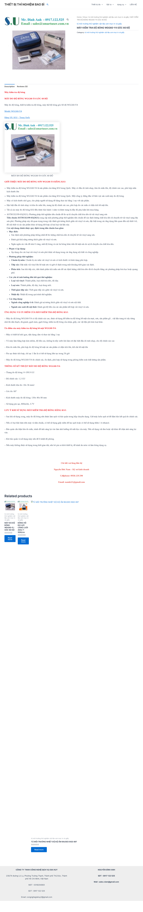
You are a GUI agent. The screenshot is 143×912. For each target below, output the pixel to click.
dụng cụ (120, 4)
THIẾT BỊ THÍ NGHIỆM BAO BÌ (24, 4)
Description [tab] (9, 86)
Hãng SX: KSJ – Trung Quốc (17, 117)
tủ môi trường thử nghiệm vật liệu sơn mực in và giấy (108, 17)
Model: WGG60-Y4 (13, 111)
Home (79, 17)
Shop (85, 17)
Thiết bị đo (96, 4)
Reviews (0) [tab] (22, 86)
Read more (10, 539)
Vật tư (108, 4)
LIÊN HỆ (133, 4)
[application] (102, 4)
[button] (68, 20)
